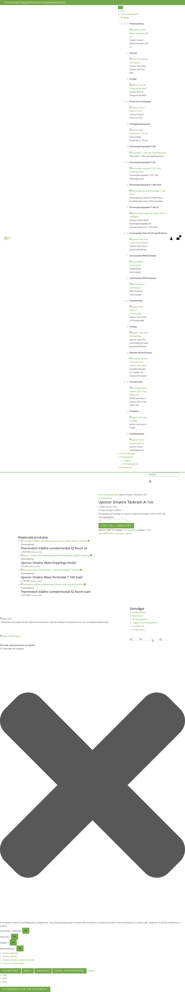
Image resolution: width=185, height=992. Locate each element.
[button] (92, 785)
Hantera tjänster (10, 956)
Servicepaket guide (129, 14)
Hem (122, 11)
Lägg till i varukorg (116, 526)
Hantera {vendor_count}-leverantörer (19, 960)
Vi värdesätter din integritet (25, 989)
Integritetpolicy (138, 612)
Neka (27, 971)
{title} (5, 975)
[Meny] (120, 7)
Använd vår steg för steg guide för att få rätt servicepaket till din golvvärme (34, 2)
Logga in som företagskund (144, 623)
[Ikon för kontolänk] (171, 238)
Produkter (124, 18)
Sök (150, 474)
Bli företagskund (130, 464)
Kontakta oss (126, 467)
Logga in (127, 460)
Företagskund (126, 457)
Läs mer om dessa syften (14, 963)
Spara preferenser (69, 971)
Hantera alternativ (10, 953)
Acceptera (11, 971)
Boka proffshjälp (127, 454)
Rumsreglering (110, 495)
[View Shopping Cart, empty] (178, 238)
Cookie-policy (138, 630)
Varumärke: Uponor (123, 533)
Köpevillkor (137, 616)
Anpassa (43, 971)
